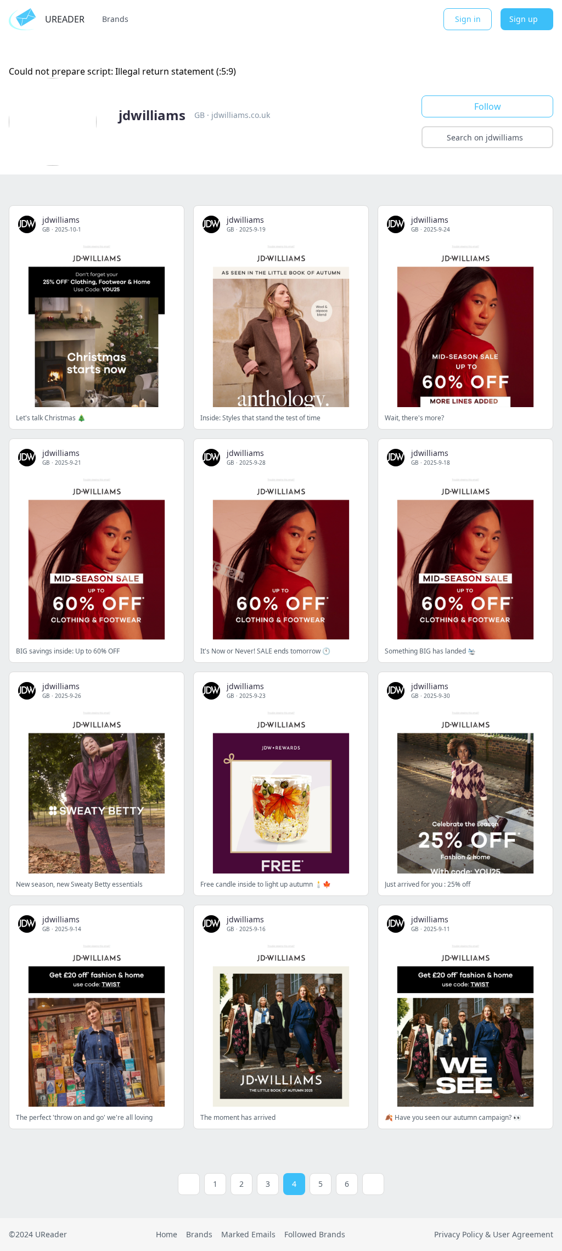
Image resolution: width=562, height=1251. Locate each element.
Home (166, 1234)
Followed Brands (314, 1234)
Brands (115, 19)
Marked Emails (248, 1234)
